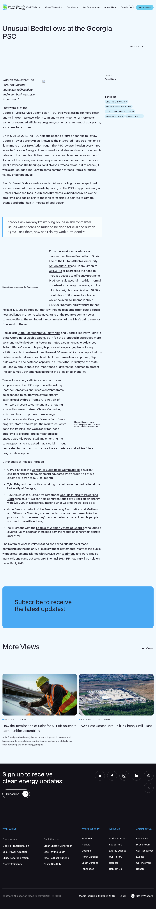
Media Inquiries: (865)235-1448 (97, 896)
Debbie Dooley (36, 337)
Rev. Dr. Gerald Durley (16, 183)
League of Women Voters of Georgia (60, 528)
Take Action (34, 145)
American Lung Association (62, 509)
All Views (148, 648)
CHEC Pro (55, 271)
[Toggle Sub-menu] (39, 7)
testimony (68, 553)
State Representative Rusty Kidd (39, 333)
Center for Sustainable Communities (56, 470)
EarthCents (57, 419)
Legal (123, 896)
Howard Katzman (13, 409)
